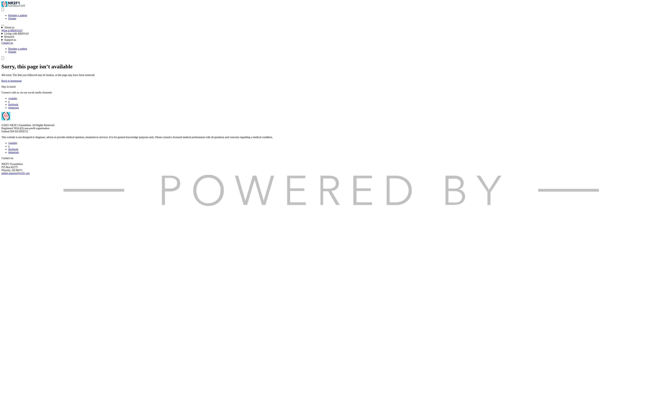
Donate (12, 18)
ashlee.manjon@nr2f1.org (15, 173)
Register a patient (17, 15)
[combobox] (2, 9)
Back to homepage (11, 80)
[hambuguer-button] (2, 25)
